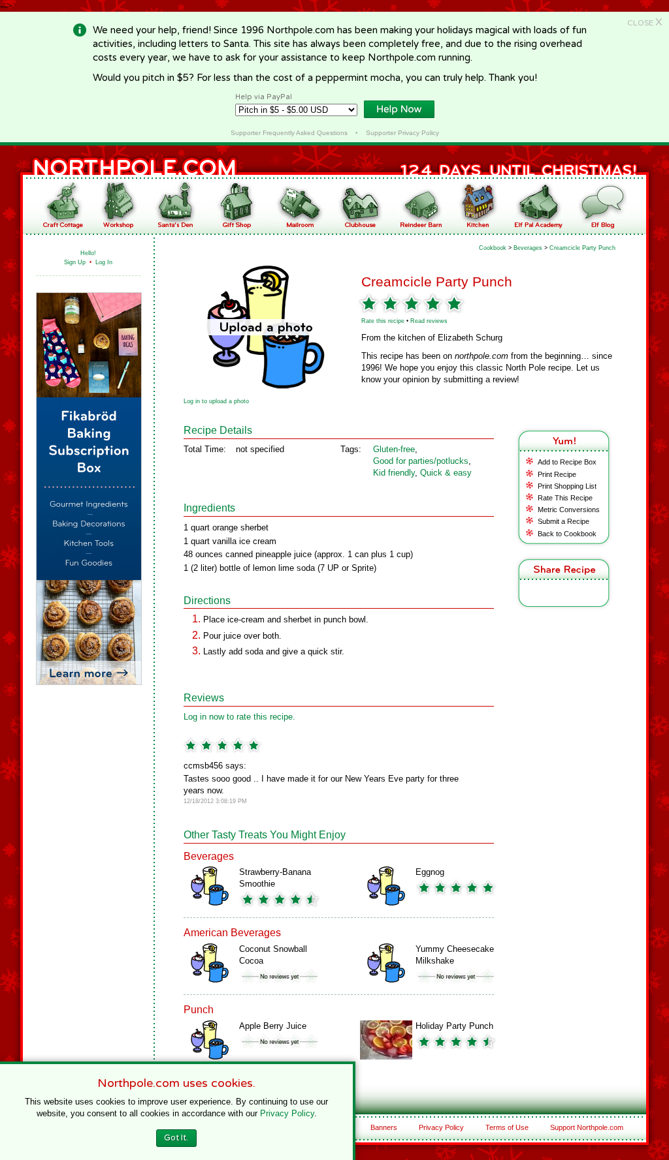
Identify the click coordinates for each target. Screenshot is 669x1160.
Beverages (528, 248)
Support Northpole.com (586, 1127)
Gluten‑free (394, 449)
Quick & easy (446, 473)
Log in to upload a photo (216, 401)
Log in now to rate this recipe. (239, 717)
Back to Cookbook (567, 534)
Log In (103, 262)
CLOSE (644, 22)
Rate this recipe (382, 321)
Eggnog (430, 872)
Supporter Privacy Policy (402, 132)
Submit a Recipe (563, 521)
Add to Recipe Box (567, 462)
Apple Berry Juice (272, 1026)
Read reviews (429, 321)
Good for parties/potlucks (420, 461)
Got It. (176, 1138)
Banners (383, 1127)
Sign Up (75, 262)
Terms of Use (507, 1127)
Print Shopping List (567, 486)
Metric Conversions (569, 509)
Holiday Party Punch (454, 1026)
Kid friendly (394, 473)
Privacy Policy (441, 1127)
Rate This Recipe (565, 498)
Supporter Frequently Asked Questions (289, 132)
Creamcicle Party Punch (582, 248)
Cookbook (492, 248)
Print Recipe (557, 474)
